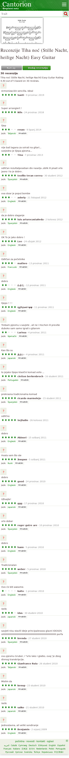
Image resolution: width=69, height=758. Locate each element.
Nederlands (41, 749)
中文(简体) (58, 752)
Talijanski (12, 133)
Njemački (12, 336)
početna (19, 741)
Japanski (12, 358)
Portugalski (13, 380)
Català (14, 745)
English (52, 745)
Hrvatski (22, 133)
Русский (9, 752)
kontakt (41, 741)
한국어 (32, 749)
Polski (51, 749)
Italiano (16, 749)
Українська (47, 752)
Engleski (12, 201)
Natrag (11, 68)
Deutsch (33, 745)
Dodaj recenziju (38, 68)
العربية (6, 745)
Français (7, 749)
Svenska (28, 752)
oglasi (50, 741)
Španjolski (12, 179)
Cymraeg (22, 745)
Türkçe (37, 752)
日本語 (24, 749)
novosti (30, 741)
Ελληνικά (42, 745)
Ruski (10, 463)
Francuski (12, 267)
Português (60, 749)
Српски (19, 752)
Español (61, 745)
